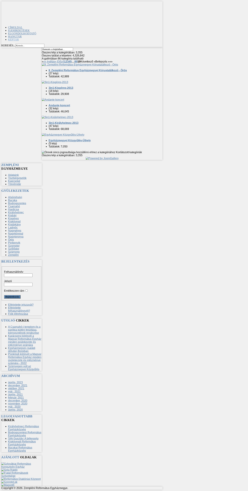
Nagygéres (14, 230)
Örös (11, 239)
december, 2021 (17, 385)
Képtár (13, 39)
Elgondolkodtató (22, 33)
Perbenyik (14, 242)
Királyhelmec (16, 212)
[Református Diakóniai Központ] (21, 479)
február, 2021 (16, 397)
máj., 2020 (14, 406)
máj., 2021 (14, 391)
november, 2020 (17, 403)
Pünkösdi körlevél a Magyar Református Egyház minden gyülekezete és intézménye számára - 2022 (24, 359)
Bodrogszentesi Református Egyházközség (24, 434)
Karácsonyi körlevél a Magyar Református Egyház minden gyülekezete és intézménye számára (24, 340)
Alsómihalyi (15, 197)
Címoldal (15, 27)
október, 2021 (16, 388)
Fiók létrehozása (18, 313)
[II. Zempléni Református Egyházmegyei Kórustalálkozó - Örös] (80, 64)
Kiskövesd (14, 221)
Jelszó (8, 281)
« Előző (59, 61)
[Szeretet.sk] (9, 482)
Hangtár (15, 36)
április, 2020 (15, 409)
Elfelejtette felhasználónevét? (19, 309)
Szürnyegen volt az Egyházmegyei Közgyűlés (23, 368)
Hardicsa (13, 209)
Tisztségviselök (17, 178)
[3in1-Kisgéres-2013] (55, 82)
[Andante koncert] (53, 99)
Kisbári (12, 215)
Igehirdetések (19, 30)
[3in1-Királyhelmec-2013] (57, 117)
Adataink (13, 175)
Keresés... (8, 45)
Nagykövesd (15, 233)
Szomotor (14, 245)
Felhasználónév (13, 271)
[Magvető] (7, 485)
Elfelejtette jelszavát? (21, 304)
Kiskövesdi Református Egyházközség (22, 443)
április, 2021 (15, 394)
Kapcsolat (14, 181)
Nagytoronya (15, 236)
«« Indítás (49, 61)
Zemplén (13, 254)
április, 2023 (15, 382)
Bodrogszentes (17, 203)
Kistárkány (14, 224)
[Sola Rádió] (9, 469)
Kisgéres (13, 218)
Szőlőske (13, 248)
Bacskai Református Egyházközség (20, 449)
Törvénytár (14, 184)
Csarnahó (14, 206)
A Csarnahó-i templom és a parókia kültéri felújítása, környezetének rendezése (24, 329)
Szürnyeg (14, 251)
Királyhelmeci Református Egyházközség (23, 428)
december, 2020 (17, 400)
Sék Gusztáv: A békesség (23, 438)
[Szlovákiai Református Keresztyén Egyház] (21, 466)
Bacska (12, 200)
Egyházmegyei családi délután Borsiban (21, 349)
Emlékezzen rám (14, 290)
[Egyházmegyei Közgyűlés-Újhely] (63, 134)
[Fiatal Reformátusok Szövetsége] (21, 475)
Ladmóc (13, 227)
